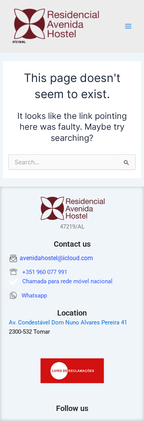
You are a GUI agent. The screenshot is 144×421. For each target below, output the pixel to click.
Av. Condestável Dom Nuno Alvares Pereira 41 (68, 322)
